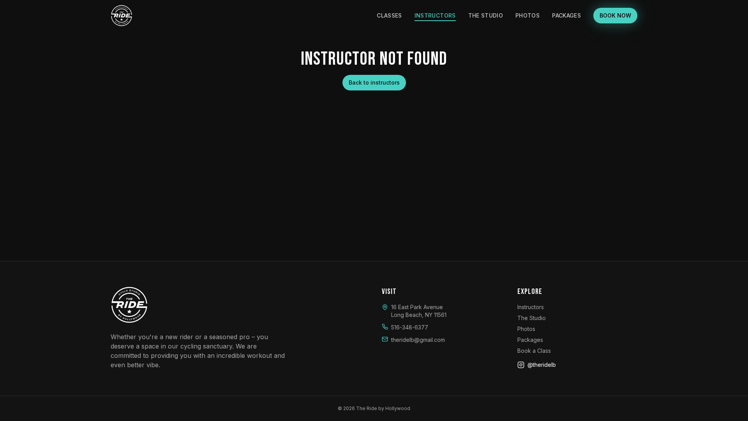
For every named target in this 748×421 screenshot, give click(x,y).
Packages (566, 15)
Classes (389, 15)
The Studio (485, 15)
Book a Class (534, 350)
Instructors (435, 15)
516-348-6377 (409, 327)
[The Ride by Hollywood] (121, 16)
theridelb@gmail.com (418, 339)
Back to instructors (374, 82)
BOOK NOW (615, 15)
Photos (527, 15)
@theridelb (541, 364)
